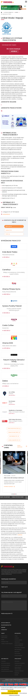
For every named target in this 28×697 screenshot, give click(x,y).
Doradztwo (4, 629)
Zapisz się (3, 587)
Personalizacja (23, 693)
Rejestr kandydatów (6, 625)
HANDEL (16, 12)
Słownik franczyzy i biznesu (7, 671)
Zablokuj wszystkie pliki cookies (9, 693)
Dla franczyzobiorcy (5, 663)
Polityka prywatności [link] (14, 695)
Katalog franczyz (5, 622)
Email (7, 234)
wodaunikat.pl (6, 214)
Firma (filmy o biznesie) (20, 647)
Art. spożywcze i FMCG (6, 14)
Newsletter (17, 661)
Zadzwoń (8, 230)
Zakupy (3, 633)
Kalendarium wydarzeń (20, 663)
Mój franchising (18, 649)
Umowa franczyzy (5, 667)
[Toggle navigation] (26, 1)
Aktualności (18, 633)
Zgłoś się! (8, 226)
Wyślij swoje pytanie (6, 613)
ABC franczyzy (4, 658)
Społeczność (18, 658)
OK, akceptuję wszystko (14, 691)
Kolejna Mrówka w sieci (10, 497)
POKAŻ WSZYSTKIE (19, 446)
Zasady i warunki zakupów (7, 643)
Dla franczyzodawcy (5, 665)
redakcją (20, 534)
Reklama (3, 627)
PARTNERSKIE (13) (13, 436)
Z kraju (16, 636)
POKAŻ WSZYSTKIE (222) (13, 428)
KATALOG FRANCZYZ (8, 12)
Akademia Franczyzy (19, 670)
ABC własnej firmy (5, 669)
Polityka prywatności (18, 679)
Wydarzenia (17, 642)
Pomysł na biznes (18, 655)
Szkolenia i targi (4, 641)
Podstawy (3, 661)
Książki (2, 639)
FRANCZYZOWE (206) (13, 432)
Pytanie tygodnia (18, 640)
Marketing (17, 673)
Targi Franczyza (18, 665)
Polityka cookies (9, 679)
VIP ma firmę (17, 653)
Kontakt (16, 674)
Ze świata (17, 638)
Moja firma (17, 651)
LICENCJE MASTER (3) (13, 440)
